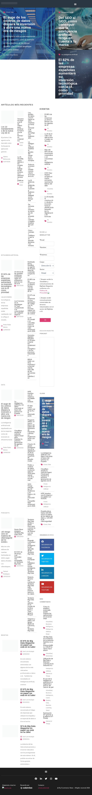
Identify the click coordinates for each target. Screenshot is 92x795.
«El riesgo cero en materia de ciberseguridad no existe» (6, 537)
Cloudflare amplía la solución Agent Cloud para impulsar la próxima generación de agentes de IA (18, 438)
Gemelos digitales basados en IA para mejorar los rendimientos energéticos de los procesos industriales (31, 345)
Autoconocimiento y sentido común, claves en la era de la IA (31, 170)
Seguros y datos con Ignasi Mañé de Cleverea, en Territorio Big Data (31, 625)
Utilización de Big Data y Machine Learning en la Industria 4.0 (48, 662)
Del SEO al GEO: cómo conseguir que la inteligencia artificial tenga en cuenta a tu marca (68, 31)
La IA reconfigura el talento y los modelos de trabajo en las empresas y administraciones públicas (20, 168)
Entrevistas (49, 656)
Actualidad (65, 12)
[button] (75, 4)
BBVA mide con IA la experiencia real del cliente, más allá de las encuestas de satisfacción (31, 368)
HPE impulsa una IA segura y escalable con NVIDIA (31, 397)
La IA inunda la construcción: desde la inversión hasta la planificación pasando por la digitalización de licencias (49, 206)
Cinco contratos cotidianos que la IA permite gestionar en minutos (31, 237)
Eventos (49, 131)
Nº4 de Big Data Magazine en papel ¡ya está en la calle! (27, 729)
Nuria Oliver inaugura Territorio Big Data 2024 (18, 531)
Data (12, 12)
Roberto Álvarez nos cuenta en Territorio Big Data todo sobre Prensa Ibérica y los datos (31, 585)
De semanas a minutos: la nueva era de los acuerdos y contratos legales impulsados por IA (31, 215)
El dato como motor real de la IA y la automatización (31, 411)
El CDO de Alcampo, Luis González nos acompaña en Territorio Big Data (18, 558)
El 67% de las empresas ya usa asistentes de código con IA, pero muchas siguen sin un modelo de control (31, 304)
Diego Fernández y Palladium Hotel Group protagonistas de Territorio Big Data (31, 565)
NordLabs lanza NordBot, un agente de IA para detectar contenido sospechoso (31, 268)
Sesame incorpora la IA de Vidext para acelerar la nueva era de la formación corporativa (20, 130)
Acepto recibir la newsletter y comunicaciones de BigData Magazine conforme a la (46, 286)
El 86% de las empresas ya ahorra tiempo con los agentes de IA (31, 285)
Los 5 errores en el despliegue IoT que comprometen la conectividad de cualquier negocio (19, 307)
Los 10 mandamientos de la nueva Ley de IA (7, 130)
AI (62, 54)
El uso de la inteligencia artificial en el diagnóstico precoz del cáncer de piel (48, 683)
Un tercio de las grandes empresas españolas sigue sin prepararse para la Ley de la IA (18, 277)
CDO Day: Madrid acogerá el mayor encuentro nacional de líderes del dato (49, 179)
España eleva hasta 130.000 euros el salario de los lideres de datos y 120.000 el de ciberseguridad (47, 516)
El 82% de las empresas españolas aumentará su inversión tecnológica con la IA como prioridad (6, 283)
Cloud (8, 12)
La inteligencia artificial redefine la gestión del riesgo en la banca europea (31, 151)
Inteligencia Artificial (70, 54)
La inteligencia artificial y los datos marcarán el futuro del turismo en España (19, 407)
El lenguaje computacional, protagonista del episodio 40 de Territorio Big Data (31, 546)
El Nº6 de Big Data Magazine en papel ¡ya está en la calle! (27, 644)
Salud (47, 710)
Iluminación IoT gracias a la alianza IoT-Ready (48, 715)
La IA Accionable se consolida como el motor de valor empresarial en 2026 (31, 324)
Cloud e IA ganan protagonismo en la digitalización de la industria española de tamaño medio (31, 452)
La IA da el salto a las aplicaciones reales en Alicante (49, 137)
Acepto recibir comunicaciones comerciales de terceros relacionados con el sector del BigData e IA (47, 304)
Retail (71, 12)
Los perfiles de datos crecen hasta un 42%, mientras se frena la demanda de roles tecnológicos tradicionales (31, 125)
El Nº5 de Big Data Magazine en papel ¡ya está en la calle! (27, 692)
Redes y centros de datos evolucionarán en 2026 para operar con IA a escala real (31, 472)
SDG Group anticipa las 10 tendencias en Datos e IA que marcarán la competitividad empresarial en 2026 (31, 495)
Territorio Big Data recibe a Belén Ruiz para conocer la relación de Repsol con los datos (31, 527)
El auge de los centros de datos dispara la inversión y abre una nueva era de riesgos (19, 24)
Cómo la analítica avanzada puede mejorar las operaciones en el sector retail (47, 612)
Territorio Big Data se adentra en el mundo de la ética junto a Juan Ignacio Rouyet (31, 606)
